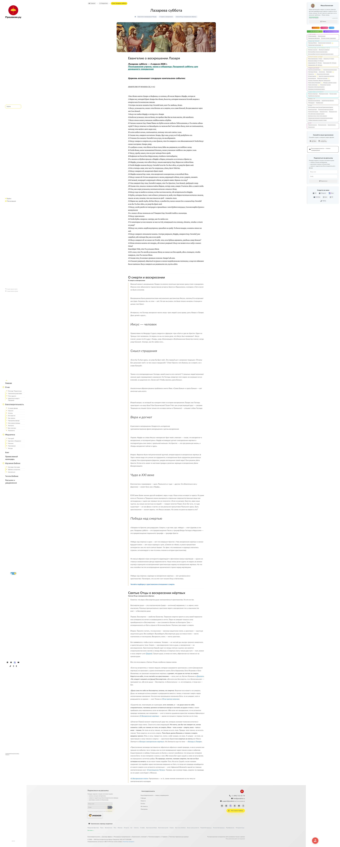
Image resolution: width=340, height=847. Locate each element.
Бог (131, 828)
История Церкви (312, 76)
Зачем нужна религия (193, 828)
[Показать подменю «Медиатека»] (3, 434)
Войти (9, 198)
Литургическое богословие (323, 74)
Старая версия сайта (12, 289)
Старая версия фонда (12, 291)
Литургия (126, 828)
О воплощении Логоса (155, 770)
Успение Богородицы (219, 828)
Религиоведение (312, 78)
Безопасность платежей (139, 837)
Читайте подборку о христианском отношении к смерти (152, 584)
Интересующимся (312, 36)
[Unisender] (95, 815)
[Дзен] (13, 666)
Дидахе (149, 654)
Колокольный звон (312, 109)
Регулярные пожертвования (122, 837)
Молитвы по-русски (312, 49)
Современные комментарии (314, 45)
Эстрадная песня (333, 111)
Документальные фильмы (314, 100)
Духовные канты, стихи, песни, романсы (317, 116)
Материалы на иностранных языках (316, 89)
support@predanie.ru (233, 801)
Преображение (230, 828)
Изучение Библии (12, 463)
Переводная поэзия (323, 93)
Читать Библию (11, 476)
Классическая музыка (313, 111)
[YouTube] (18, 662)
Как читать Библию (180, 828)
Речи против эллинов (170, 699)
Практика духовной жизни (314, 69)
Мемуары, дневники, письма (329, 82)
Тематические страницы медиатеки (101, 824)
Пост (115, 828)
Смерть (172, 828)
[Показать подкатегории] (332, 43)
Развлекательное (322, 125)
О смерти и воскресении (166, 17)
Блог (7, 452)
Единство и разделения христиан (326, 76)
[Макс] (14, 662)
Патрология (311, 74)
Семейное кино (319, 102)
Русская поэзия (333, 93)
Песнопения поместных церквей (325, 109)
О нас (7, 387)
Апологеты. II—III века (329, 58)
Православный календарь (11, 457)
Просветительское (312, 125)
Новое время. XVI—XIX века (329, 63)
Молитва (120, 828)
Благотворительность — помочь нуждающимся (155, 795)
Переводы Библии (312, 43)
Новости (143, 801)
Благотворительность (14, 404)
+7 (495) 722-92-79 (238, 796)
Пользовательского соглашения (235, 839)
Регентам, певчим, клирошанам (328, 38)
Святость (136, 828)
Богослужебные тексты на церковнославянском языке (320, 54)
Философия (329, 72)
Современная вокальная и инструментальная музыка (320, 118)
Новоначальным (321, 36)
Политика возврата (154, 837)
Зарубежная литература (314, 96)
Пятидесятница (240, 828)
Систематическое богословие (330, 69)
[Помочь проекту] (315, 840)
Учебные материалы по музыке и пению (317, 120)
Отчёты (143, 803)
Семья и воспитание (312, 85)
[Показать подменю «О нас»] (3, 387)
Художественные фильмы (328, 100)
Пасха (101, 828)
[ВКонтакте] (7, 662)
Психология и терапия (325, 85)
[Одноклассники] (16, 666)
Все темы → (91, 830)
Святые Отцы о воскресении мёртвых (186, 17)
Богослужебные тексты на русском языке (317, 52)
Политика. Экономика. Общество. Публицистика (319, 80)
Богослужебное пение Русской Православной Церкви (320, 107)
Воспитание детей (163, 828)
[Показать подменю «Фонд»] (3, 404)
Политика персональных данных (179, 837)
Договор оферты (107, 837)
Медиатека (10, 434)
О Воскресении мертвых (149, 716)
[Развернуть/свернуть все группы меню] (6, 380)
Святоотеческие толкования (324, 43)
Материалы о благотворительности (316, 87)
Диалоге (200, 676)
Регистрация (11, 201)
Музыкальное (311, 127)
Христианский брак (151, 828)
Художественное (331, 125)
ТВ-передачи (311, 102)
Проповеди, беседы (312, 72)
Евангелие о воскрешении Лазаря (147, 17)
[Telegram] (11, 662)
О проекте (165, 837)
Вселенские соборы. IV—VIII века (315, 61)
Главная (8, 383)
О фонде (143, 798)
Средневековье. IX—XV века (315, 63)
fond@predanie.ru (239, 798)
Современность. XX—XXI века (315, 65)
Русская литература (313, 93)
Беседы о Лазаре (194, 742)
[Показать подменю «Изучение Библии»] (3, 463)
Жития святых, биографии (314, 82)
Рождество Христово (93, 828)
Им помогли (144, 806)
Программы (144, 809)
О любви (142, 828)
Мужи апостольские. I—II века (315, 58)
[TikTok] (10, 666)
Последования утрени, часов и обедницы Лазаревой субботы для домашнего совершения (163, 67)
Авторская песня (323, 111)
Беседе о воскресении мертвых (152, 742)
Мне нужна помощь (237, 810)
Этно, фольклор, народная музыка (316, 114)
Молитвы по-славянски (324, 49)
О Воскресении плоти (139, 779)
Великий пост (108, 828)
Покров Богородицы (206, 828)
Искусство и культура (322, 78)
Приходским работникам (314, 38)
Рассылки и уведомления (11, 481)
